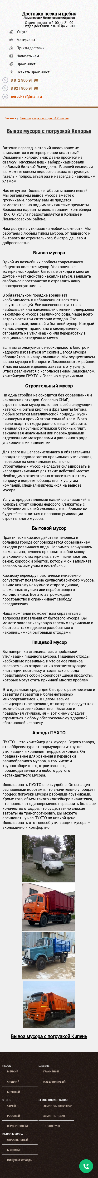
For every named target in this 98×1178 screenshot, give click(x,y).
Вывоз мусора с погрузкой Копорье (44, 118)
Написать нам (28, 56)
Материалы (26, 40)
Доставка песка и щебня (49, 14)
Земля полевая (54, 1115)
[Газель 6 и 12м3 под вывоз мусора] (48, 881)
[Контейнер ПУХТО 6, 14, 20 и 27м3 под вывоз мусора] (48, 929)
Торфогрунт (51, 1126)
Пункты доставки (30, 48)
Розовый (13, 1115)
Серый (11, 1105)
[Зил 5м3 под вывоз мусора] (48, 978)
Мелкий (12, 1071)
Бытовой (13, 1150)
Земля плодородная (53, 1100)
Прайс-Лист (26, 64)
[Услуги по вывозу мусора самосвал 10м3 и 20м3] (49, 1026)
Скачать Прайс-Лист (33, 72)
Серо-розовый (17, 1126)
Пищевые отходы (19, 1160)
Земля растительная (57, 1105)
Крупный (13, 1092)
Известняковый (54, 1081)
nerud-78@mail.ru (26, 96)
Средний (13, 1081)
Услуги (22, 32)
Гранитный (51, 1071)
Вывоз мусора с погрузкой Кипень (49, 1036)
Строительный (17, 1139)
